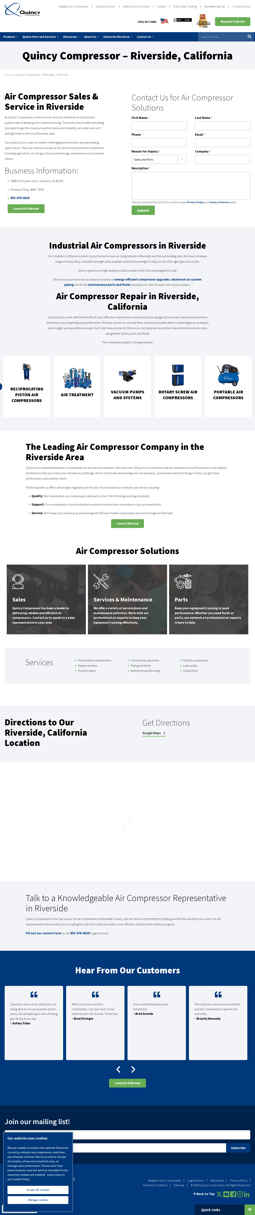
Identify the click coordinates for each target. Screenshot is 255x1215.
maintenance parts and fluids (109, 285)
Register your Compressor (73, 6)
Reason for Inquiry (146, 151)
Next (130, 1069)
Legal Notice (195, 1180)
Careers (161, 6)
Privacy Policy (195, 202)
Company (203, 151)
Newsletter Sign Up (214, 6)
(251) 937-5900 (147, 21)
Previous (117, 1069)
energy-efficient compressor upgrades (142, 279)
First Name (140, 118)
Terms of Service (219, 202)
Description (141, 168)
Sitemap (179, 1185)
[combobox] (159, 159)
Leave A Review (127, 523)
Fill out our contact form (43, 933)
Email (200, 135)
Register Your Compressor (164, 1180)
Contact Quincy (241, 6)
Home (8, 75)
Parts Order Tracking (185, 6)
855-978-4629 (19, 198)
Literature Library (106, 6)
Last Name (203, 118)
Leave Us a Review (26, 209)
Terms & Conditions (155, 1185)
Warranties (217, 1180)
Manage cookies (38, 1200)
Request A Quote (233, 21)
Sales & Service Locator (136, 6)
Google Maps (151, 733)
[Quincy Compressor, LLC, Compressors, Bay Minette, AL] (182, 21)
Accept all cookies (38, 1189)
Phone (137, 135)
